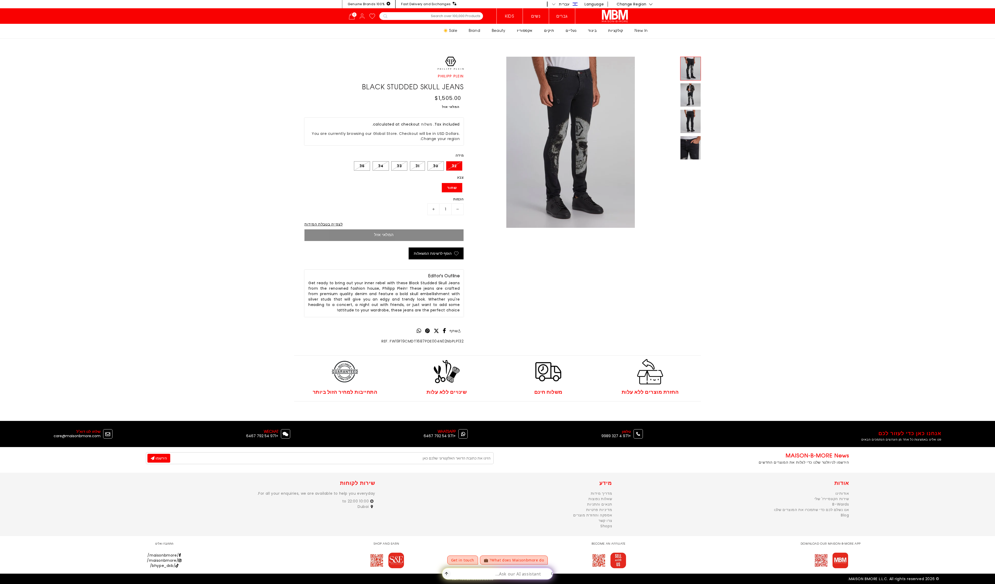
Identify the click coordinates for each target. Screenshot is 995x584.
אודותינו (842, 493)
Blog (845, 515)
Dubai (364, 506)
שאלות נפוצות (600, 498)
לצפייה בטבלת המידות (323, 224)
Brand (474, 30)
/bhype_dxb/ (163, 565)
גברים (562, 16)
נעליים (571, 30)
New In (641, 30)
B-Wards (840, 504)
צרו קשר (605, 520)
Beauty (499, 30)
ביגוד (592, 30)
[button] (564, 4)
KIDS (509, 16)
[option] (571, 142)
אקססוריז (524, 30)
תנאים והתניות (599, 504)
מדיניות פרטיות (599, 509)
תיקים (549, 30)
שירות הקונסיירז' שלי (831, 498)
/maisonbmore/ (163, 555)
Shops (606, 526)
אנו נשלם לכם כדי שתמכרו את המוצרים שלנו (811, 509)
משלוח (426, 124)
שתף (454, 330)
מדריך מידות (601, 493)
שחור (452, 187)
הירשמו (160, 458)
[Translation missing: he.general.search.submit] (385, 16)
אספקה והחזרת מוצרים (592, 515)
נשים (535, 16)
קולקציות (615, 30)
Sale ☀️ (450, 30)
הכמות (458, 199)
